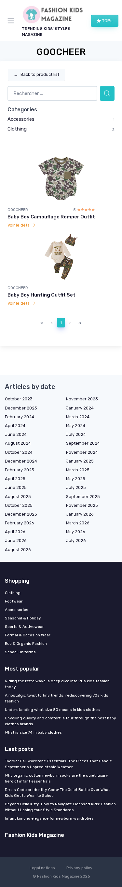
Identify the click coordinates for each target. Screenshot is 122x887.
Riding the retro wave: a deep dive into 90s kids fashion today (57, 684)
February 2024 (19, 416)
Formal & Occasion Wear (27, 635)
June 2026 (16, 540)
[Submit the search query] (107, 93)
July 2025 (76, 487)
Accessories (20, 119)
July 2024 (76, 434)
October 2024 (19, 452)
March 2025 (77, 469)
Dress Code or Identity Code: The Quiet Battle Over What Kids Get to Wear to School (57, 792)
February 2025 (19, 469)
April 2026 (15, 531)
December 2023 (21, 408)
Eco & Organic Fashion (26, 643)
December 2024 (21, 461)
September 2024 (83, 443)
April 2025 (15, 478)
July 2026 (76, 540)
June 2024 (16, 434)
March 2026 (77, 522)
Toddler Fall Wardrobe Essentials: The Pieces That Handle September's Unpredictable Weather (58, 764)
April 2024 (15, 425)
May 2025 (75, 478)
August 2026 (18, 549)
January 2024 (80, 408)
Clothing (17, 129)
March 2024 (77, 416)
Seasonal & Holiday (23, 618)
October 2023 (19, 398)
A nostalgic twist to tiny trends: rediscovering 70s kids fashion (56, 698)
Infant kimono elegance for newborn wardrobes (49, 818)
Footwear (14, 601)
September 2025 (83, 496)
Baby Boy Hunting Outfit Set (41, 295)
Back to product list (36, 74)
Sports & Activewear (24, 626)
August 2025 (18, 496)
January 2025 (80, 461)
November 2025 (82, 505)
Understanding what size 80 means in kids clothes (52, 709)
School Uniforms (20, 652)
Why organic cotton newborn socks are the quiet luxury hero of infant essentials (56, 778)
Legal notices (42, 868)
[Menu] (12, 20)
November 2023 (82, 398)
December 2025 (21, 514)
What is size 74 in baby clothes (33, 732)
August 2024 (18, 443)
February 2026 (19, 522)
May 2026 (75, 531)
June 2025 (16, 487)
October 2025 (19, 505)
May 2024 (75, 425)
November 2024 (82, 452)
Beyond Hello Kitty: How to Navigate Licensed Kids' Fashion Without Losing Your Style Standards (60, 807)
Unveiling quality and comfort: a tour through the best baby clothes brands (60, 721)
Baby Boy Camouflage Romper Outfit (51, 217)
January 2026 (80, 514)
